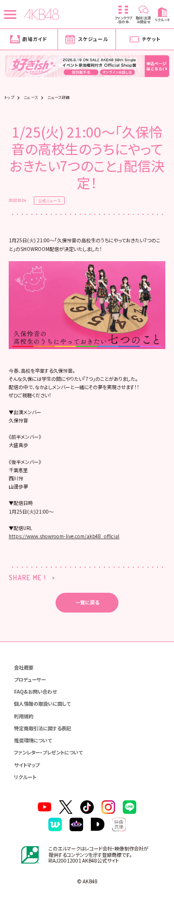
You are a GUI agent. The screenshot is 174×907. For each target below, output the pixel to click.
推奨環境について (33, 740)
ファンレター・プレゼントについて (48, 752)
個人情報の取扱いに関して (42, 703)
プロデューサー (30, 679)
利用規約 (23, 716)
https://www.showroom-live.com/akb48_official (64, 536)
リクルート (25, 777)
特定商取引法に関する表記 (42, 728)
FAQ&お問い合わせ (35, 691)
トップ (9, 97)
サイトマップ (27, 764)
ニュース (31, 97)
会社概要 (23, 667)
